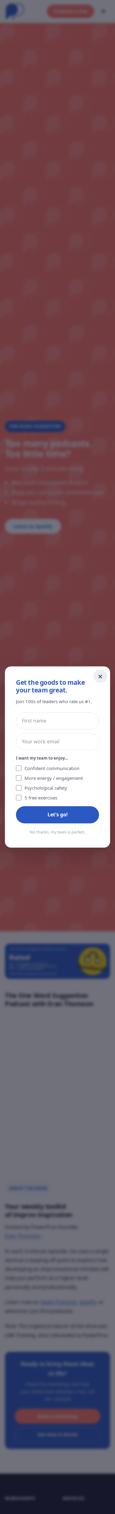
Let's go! (58, 814)
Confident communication (52, 768)
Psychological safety (46, 788)
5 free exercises (41, 798)
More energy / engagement (54, 778)
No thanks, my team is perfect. (57, 832)
